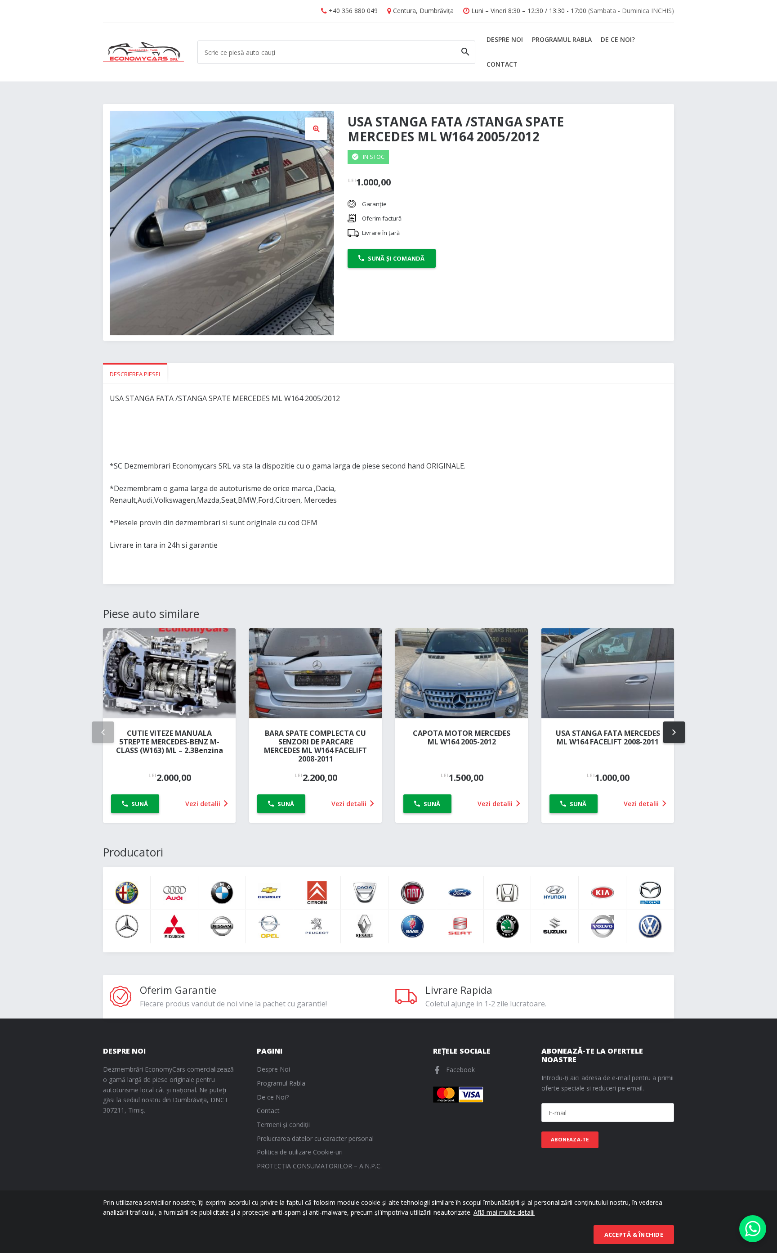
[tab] (135, 373)
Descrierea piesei (135, 374)
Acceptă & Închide (633, 1234)
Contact (502, 64)
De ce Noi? (618, 39)
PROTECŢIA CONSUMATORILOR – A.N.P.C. (319, 1166)
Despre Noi (505, 39)
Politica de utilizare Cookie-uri (300, 1152)
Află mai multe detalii (504, 1212)
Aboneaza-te (570, 1139)
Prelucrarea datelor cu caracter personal (315, 1138)
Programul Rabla (562, 39)
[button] (316, 128)
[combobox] (336, 52)
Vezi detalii (203, 803)
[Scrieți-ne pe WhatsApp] (752, 1228)
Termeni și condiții (283, 1124)
